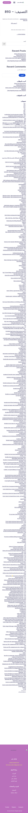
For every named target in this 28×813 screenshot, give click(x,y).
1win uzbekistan (22, 149)
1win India (24, 141)
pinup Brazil (23, 526)
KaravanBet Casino (22, 341)
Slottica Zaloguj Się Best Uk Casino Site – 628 (16, 598)
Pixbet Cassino (23, 528)
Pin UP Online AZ (22, 517)
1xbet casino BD (22, 188)
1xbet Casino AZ (22, 187)
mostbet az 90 (23, 370)
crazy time (24, 297)
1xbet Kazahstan (22, 199)
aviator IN (24, 239)
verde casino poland (21, 615)
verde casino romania (21, 616)
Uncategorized (23, 610)
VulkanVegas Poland (21, 637)
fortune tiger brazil (22, 310)
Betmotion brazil (22, 269)
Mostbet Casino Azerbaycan (20, 392)
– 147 (24, 103)
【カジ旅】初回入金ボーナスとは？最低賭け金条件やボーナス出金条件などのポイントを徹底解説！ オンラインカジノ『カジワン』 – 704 (14, 124)
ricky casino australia (21, 542)
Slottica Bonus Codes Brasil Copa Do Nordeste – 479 (15, 557)
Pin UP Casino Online (21, 512)
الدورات (14, 773)
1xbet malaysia (23, 204)
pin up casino (23, 510)
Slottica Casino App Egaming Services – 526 (16, 559)
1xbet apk (24, 156)
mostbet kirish (23, 408)
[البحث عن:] (14, 75)
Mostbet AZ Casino (22, 371)
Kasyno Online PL (22, 342)
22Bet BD (24, 222)
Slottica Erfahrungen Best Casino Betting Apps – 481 (15, 580)
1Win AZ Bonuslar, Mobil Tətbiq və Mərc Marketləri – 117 (14, 132)
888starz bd (23, 229)
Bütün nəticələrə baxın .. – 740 (20, 280)
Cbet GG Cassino (22, 294)
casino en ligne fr (22, 285)
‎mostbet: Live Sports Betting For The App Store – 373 (15, 469)
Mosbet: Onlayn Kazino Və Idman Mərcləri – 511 (16, 364)
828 (25, 227)
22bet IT (24, 223)
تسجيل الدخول (7, 2)
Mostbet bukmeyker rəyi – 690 (19, 388)
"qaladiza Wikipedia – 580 (20, 121)
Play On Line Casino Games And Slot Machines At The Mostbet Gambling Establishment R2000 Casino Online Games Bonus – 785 (14, 531)
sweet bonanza (22, 603)
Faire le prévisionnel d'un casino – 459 (18, 306)
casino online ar (22, 287)
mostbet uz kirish (22, 451)
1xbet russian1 (23, 213)
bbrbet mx (24, 266)
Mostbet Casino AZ (22, 391)
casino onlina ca (22, 286)
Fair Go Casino (23, 304)
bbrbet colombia (22, 265)
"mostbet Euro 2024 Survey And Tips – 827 (17, 115)
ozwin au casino (22, 491)
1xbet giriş (24, 194)
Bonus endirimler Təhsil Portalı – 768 (18, 278)
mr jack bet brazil (22, 472)
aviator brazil (23, 234)
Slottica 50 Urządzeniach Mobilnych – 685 (17, 553)
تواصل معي (14, 778)
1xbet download (22, 191)
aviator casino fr (22, 237)
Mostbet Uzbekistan (21, 452)
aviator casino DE (22, 236)
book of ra (23, 279)
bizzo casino (23, 276)
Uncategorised (23, 609)
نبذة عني (14, 776)
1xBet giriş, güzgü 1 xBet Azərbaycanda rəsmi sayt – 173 (14, 195)
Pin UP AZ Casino (22, 504)
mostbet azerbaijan (22, 380)
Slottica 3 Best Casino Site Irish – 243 (18, 549)
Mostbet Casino (22, 389)
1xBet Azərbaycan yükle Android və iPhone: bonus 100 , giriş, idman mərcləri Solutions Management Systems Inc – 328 (14, 182)
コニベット (23, 690)
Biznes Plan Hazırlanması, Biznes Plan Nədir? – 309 (15, 275)
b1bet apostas (23, 255)
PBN (25, 500)
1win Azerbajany (22, 135)
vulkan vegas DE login (21, 624)
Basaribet (24, 264)
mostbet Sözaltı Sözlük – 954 (20, 443)
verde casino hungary (21, 613)
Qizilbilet (24, 539)
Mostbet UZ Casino (22, 448)
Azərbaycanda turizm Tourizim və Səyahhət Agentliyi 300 (14, 254)
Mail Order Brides (22, 352)
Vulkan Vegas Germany (21, 628)
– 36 (25, 108)
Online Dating (23, 485)
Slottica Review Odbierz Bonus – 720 (18, 591)
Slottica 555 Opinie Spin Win (20, 53)
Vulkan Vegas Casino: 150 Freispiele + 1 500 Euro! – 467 (14, 622)
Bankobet (24, 262)
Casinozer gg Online (22, 293)
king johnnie (23, 346)
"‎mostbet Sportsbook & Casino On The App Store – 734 (14, 120)
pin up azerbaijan (22, 505)
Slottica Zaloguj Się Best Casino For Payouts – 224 (15, 596)
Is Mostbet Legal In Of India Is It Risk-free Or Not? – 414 (14, 338)
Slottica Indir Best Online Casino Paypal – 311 (16, 582)
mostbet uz (23, 447)
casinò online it (23, 289)
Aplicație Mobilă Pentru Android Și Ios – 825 (17, 230)
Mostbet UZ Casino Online (20, 450)
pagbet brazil (23, 499)
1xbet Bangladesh (22, 184)
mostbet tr (24, 445)
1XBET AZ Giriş (23, 164)
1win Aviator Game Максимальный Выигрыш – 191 (15, 131)
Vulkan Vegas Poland (21, 630)
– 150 (24, 104)
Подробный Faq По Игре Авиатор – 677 (17, 666)
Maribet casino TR (22, 362)
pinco (24, 524)
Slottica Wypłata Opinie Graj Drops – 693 (17, 595)
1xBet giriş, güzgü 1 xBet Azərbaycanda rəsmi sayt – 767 (14, 197)
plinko (24, 533)
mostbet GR (23, 398)
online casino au (22, 483)
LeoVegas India (22, 349)
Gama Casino (23, 311)
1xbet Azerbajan (22, 169)
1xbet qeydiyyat (22, 209)
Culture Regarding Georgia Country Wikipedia (16, 60)
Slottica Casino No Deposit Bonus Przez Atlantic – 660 (14, 567)
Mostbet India (23, 401)
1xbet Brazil (23, 185)
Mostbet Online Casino (21, 426)
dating (24, 300)
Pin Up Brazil (23, 508)
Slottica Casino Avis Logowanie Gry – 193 (17, 560)
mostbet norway (22, 422)
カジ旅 (24, 689)
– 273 (24, 107)
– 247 (24, 106)
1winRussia (23, 153)
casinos (24, 292)
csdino (24, 299)
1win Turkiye (23, 148)
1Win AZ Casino (22, 134)
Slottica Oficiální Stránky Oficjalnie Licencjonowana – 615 (14, 589)
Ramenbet (24, 540)
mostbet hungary (22, 399)
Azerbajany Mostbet (21, 245)
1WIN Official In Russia (21, 142)
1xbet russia (23, 211)
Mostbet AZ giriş (22, 373)
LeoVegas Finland (22, 348)
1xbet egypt (23, 192)
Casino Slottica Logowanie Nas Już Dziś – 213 (16, 290)
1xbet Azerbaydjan (22, 178)
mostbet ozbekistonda (21, 434)
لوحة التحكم (14, 781)
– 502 (24, 110)
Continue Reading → (21, 34)
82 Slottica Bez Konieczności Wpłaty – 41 (17, 226)
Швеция (24, 687)
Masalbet (24, 363)
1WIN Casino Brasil (22, 139)
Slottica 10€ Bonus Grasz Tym (19, 56)
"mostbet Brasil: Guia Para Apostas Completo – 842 (15, 114)
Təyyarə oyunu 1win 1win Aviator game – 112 (16, 605)
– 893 (24, 113)
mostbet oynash (22, 433)
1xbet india (23, 198)
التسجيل (14, 790)
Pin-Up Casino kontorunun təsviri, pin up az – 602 (16, 521)
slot (25, 545)
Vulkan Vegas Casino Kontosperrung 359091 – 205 (15, 620)
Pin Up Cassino (23, 515)
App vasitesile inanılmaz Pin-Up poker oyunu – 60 (15, 231)
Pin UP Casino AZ (22, 511)
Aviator (24, 233)
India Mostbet (23, 336)
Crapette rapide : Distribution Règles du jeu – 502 (16, 296)
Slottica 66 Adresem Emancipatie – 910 (18, 554)
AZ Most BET (23, 244)
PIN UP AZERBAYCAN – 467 (20, 507)
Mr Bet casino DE (22, 471)
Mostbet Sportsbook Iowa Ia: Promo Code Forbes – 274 (14, 444)
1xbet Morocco (23, 208)
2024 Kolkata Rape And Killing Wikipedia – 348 (16, 220)
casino (24, 283)
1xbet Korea (23, 201)
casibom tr (23, 282)
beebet (24, 268)
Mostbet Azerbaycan (21, 381)
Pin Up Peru (23, 519)
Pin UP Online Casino (21, 518)
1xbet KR (24, 202)
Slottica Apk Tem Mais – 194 (20, 556)
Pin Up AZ (24, 503)
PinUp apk (24, 525)
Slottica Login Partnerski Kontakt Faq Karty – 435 (16, 588)
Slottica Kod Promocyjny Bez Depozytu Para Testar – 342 (14, 587)
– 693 (24, 111)
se (25, 543)
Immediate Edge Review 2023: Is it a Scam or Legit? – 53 (14, 327)
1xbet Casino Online (22, 190)
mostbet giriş (23, 396)
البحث (24, 41)
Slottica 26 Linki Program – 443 (19, 547)
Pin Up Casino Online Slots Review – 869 (17, 514)
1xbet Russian (23, 212)
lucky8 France (23, 350)
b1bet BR (24, 257)
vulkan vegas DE (22, 623)
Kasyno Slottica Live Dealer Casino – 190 (17, 343)
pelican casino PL (22, 501)
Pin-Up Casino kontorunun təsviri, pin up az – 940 (16, 522)
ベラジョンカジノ (22, 691)
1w (25, 129)
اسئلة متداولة (14, 792)
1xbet (25, 155)
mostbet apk (23, 368)
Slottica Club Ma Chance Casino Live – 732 (17, 578)
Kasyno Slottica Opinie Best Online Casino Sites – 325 (15, 345)
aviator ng (24, 240)
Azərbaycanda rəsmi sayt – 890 (19, 252)
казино (24, 652)
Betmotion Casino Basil (21, 271)
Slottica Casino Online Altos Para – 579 (18, 568)
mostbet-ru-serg (22, 465)
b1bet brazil (23, 258)
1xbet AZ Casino (22, 160)
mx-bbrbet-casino (22, 473)
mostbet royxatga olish (21, 438)
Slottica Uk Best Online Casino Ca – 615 (17, 592)
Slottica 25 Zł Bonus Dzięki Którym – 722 (17, 546)
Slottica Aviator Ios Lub (21, 55)
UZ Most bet (23, 612)
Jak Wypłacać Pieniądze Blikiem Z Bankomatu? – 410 (15, 339)
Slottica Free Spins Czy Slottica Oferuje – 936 (16, 581)
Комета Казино (22, 654)
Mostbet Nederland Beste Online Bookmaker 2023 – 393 (14, 417)
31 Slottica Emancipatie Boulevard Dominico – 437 (15, 225)
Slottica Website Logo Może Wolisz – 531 (17, 594)
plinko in (24, 535)
